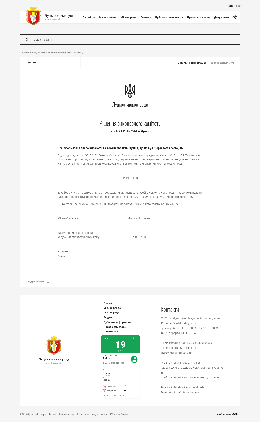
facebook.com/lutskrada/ (189, 387)
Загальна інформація (192, 62)
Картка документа (222, 62)
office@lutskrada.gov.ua (181, 323)
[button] (37, 281)
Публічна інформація (169, 17)
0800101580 (204, 343)
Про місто (88, 17)
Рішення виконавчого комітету (66, 52)
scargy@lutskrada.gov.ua (176, 353)
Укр (231, 5)
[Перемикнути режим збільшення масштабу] (235, 17)
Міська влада (107, 17)
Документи (221, 17)
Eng (238, 5)
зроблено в (223, 414)
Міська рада (128, 17)
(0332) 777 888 (191, 362)
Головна (24, 52)
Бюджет (146, 17)
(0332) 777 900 (209, 377)
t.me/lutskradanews (186, 392)
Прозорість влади (198, 17)
